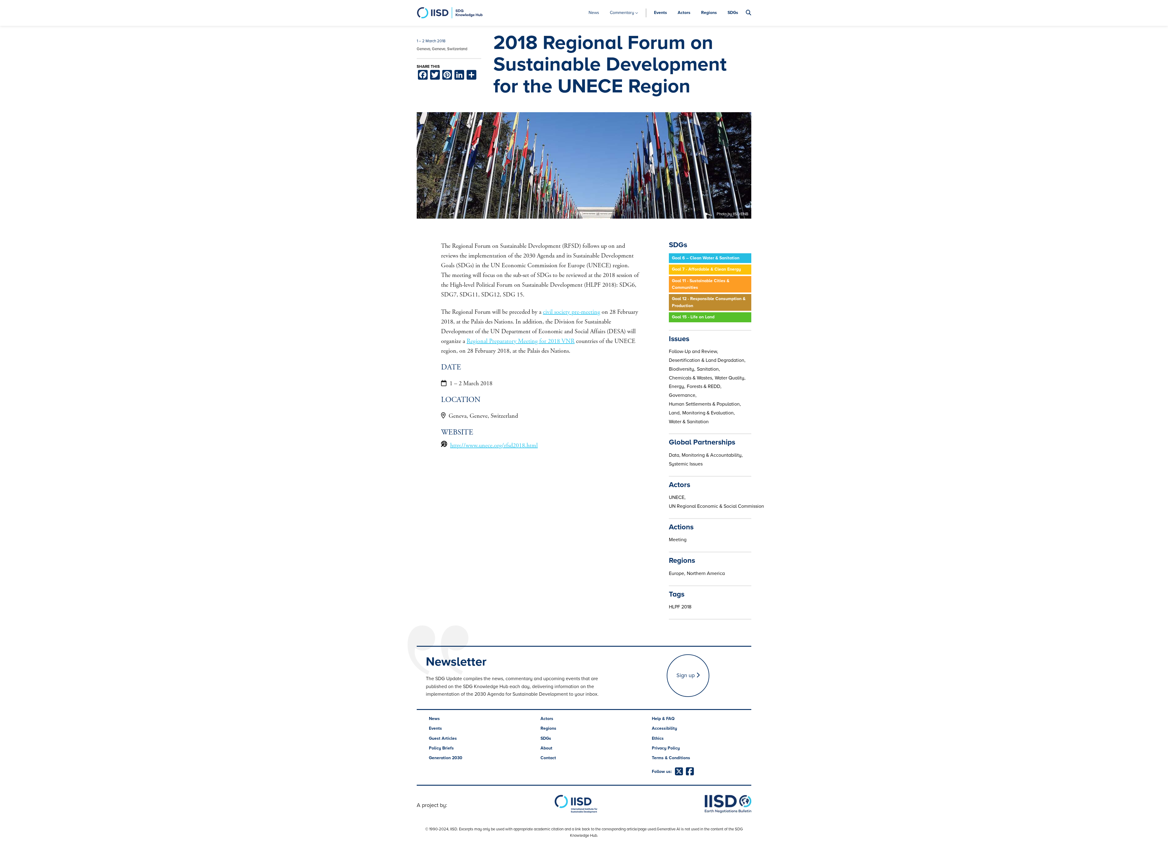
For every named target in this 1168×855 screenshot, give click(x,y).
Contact (548, 757)
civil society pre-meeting (571, 312)
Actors (684, 12)
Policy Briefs (441, 748)
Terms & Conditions (671, 757)
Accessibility (664, 728)
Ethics (658, 738)
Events (660, 12)
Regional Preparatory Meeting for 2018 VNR (521, 341)
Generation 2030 (445, 757)
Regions (709, 12)
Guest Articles (443, 738)
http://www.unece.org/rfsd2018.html (494, 445)
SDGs (733, 12)
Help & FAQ (663, 718)
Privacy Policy (666, 748)
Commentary (622, 12)
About (546, 748)
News (594, 12)
